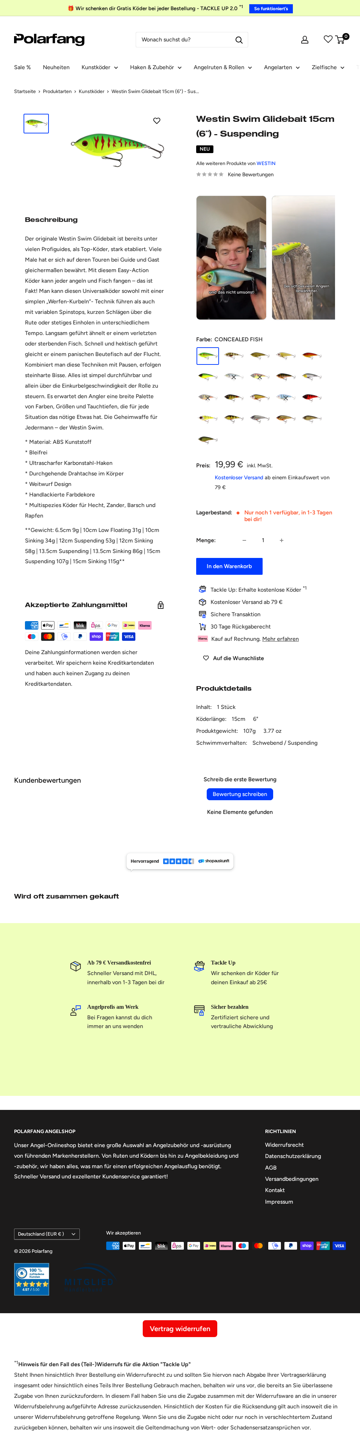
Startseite (25, 91)
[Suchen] (239, 39)
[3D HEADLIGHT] (312, 377)
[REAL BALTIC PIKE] (208, 440)
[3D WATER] (286, 398)
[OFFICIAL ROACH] (286, 356)
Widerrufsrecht (284, 1145)
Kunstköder (96, 67)
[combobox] (183, 40)
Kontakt (275, 1190)
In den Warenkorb (229, 566)
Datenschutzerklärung (293, 1156)
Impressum (279, 1201)
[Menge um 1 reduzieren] (244, 540)
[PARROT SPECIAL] (312, 356)
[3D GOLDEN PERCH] (208, 398)
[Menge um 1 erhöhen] (281, 540)
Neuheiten (56, 67)
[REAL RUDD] (286, 419)
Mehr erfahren (280, 639)
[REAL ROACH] (260, 419)
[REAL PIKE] (312, 419)
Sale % (22, 67)
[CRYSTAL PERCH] (234, 356)
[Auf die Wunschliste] (157, 120)
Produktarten (57, 91)
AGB (271, 1167)
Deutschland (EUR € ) (41, 1234)
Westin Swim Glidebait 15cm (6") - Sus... (155, 91)
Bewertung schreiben (240, 794)
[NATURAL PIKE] (260, 356)
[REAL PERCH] (234, 419)
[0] (340, 39)
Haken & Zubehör (152, 67)
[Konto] (304, 40)
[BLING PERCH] (286, 377)
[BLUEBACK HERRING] (234, 377)
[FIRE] (312, 398)
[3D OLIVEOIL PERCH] (234, 398)
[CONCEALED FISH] (208, 356)
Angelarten (278, 67)
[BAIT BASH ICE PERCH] (208, 419)
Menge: (206, 540)
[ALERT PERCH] (260, 377)
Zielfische (324, 67)
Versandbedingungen (292, 1179)
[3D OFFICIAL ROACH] (260, 398)
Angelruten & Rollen (219, 67)
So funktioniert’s (271, 8)
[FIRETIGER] (208, 377)
